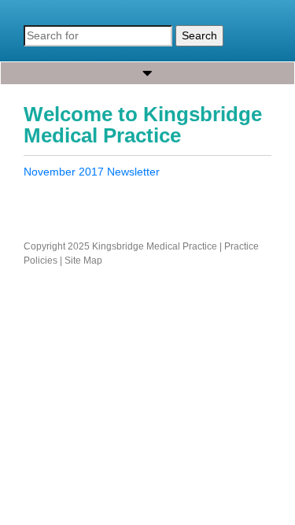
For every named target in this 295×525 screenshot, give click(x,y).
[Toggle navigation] (147, 73)
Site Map (83, 260)
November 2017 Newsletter (92, 171)
